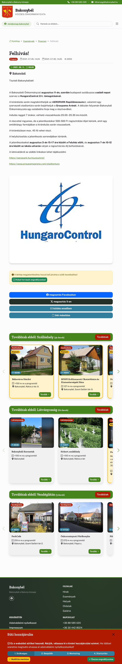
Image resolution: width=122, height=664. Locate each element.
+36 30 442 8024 (72, 627)
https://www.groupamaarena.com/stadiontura (34, 163)
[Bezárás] (113, 634)
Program (42, 41)
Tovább (44, 394)
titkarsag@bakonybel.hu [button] (106, 2)
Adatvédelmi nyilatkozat (22, 622)
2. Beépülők (47, 653)
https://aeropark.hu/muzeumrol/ (27, 157)
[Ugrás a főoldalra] (7, 11)
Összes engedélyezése (102, 659)
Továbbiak (102, 337)
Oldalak (67, 606)
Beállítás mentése (20, 659)
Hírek (66, 591)
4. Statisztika (100, 653)
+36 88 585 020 (72, 622)
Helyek (67, 601)
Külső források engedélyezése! (30, 279)
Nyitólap (15, 41)
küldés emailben (62, 308)
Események (29, 41)
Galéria (67, 610)
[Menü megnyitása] (117, 24)
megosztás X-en (62, 301)
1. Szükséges (21, 653)
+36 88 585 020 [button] (79, 2)
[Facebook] (11, 598)
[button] (118, 371)
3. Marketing (73, 653)
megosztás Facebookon (62, 294)
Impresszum (16, 627)
